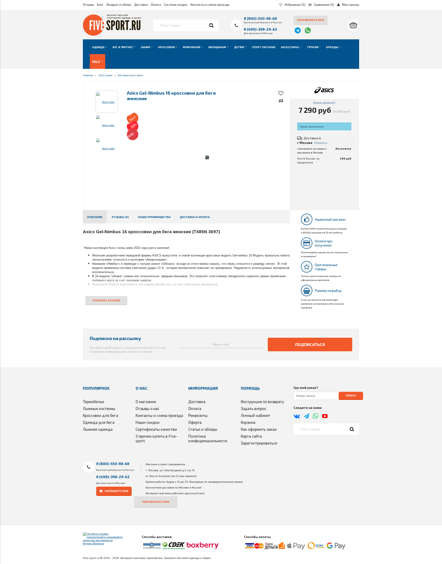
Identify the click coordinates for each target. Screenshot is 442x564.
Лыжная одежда (98, 429)
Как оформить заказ (258, 429)
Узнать (351, 395)
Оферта (195, 422)
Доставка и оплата (195, 216)
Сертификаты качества (156, 429)
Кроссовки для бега (100, 415)
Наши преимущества (154, 216)
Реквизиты (198, 415)
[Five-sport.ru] (111, 34)
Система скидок (175, 4)
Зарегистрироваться (259, 443)
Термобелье (93, 401)
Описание (94, 216)
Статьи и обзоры (202, 429)
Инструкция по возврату (262, 401)
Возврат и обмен (119, 4)
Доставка (141, 4)
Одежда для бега (98, 422)
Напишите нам (116, 490)
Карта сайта (251, 436)
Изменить (321, 143)
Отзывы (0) (120, 216)
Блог (100, 4)
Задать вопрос (253, 408)
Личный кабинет (255, 415)
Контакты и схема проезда (209, 4)
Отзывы (88, 4)
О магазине (146, 401)
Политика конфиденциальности (207, 438)
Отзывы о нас (147, 408)
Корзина (248, 422)
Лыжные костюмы (99, 408)
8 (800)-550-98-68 (260, 18)
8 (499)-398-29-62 (260, 29)
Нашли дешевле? (324, 102)
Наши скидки (148, 422)
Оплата (156, 4)
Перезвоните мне (310, 19)
